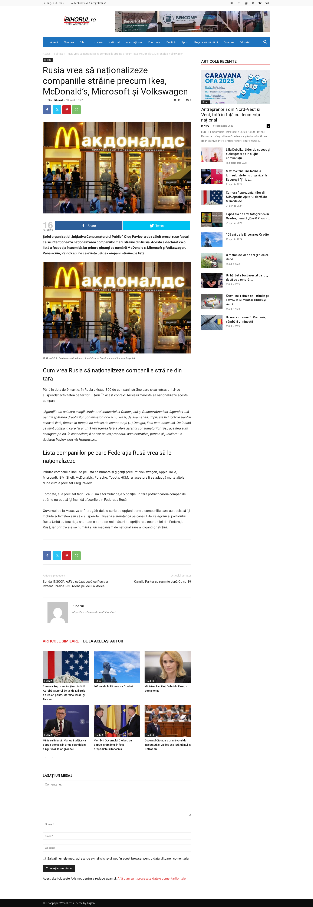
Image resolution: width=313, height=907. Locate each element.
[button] (265, 42)
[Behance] (232, 3)
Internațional (134, 42)
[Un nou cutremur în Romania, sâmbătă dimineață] (212, 322)
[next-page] (52, 757)
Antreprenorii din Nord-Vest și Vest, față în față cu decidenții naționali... (230, 115)
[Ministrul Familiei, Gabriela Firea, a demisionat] (168, 667)
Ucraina (98, 42)
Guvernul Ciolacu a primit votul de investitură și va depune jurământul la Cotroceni (168, 745)
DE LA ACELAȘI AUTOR (103, 641)
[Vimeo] (260, 3)
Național (114, 42)
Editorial (245, 42)
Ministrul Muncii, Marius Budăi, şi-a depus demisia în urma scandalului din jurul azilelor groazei (64, 745)
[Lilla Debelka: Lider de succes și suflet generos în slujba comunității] (212, 154)
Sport (184, 42)
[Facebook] (239, 3)
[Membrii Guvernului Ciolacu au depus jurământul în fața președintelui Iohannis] (117, 721)
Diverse (229, 42)
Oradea (69, 42)
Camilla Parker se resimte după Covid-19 (162, 582)
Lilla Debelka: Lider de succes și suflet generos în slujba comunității (248, 154)
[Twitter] (253, 3)
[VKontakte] (267, 3)
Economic (154, 42)
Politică (171, 42)
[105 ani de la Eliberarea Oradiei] (117, 667)
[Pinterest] (66, 109)
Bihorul (58, 100)
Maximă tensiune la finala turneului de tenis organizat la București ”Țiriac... (246, 175)
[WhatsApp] (76, 109)
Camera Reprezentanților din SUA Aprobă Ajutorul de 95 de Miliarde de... (246, 197)
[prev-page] (45, 757)
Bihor (83, 42)
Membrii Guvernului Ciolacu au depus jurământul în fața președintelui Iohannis (113, 745)
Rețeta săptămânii (206, 42)
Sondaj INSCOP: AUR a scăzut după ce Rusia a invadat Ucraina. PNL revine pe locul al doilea (75, 584)
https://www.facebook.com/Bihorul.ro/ (93, 612)
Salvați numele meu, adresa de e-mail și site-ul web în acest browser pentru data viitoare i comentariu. (118, 858)
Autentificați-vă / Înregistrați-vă (88, 2)
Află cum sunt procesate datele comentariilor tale (152, 878)
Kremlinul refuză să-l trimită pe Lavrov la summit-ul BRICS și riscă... (247, 300)
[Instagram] (246, 3)
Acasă (54, 42)
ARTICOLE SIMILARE (61, 641)
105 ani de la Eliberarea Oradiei (113, 686)
